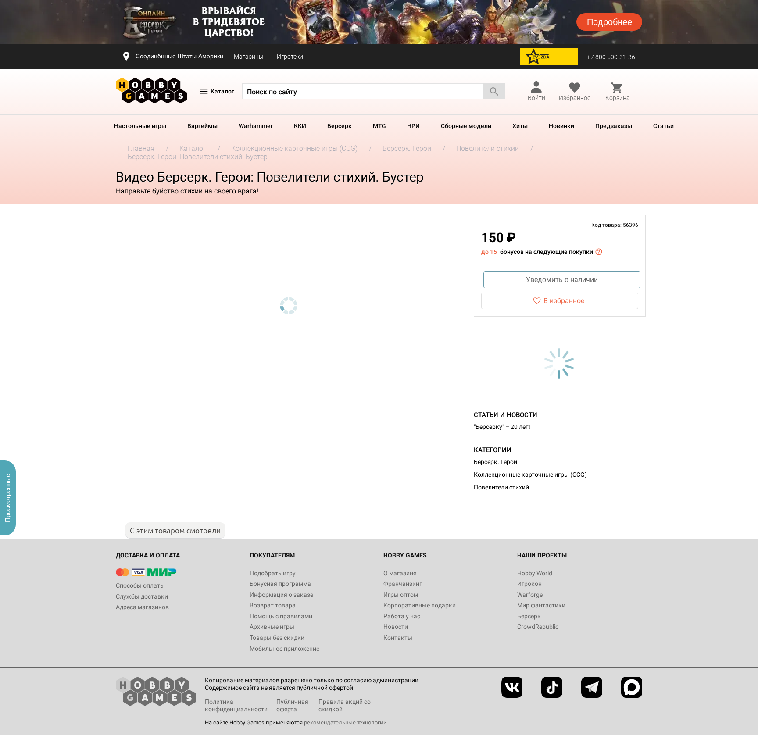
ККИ (300, 125)
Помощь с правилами (281, 616)
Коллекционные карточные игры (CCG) (530, 474)
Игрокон (529, 583)
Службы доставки (142, 596)
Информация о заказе (281, 594)
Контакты (397, 637)
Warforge (530, 594)
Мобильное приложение (284, 648)
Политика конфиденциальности (236, 705)
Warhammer (256, 125)
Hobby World (534, 573)
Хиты (520, 125)
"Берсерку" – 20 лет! (502, 426)
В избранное (563, 300)
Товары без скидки (277, 637)
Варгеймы (202, 125)
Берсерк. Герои (495, 461)
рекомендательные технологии (345, 722)
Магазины (249, 56)
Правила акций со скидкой (344, 705)
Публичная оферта (292, 705)
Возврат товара (273, 605)
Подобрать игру (273, 573)
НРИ (413, 125)
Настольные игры (140, 125)
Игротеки (290, 56)
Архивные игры (272, 626)
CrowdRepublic (537, 626)
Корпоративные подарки (419, 605)
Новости (395, 626)
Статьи (663, 125)
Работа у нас (401, 616)
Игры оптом (400, 594)
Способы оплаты (140, 585)
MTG (379, 125)
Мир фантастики (541, 605)
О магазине (399, 573)
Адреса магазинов (142, 606)
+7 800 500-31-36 (611, 57)
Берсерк (339, 125)
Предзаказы (613, 125)
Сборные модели (466, 125)
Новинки (561, 125)
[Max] (631, 687)
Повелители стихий (501, 487)
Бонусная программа (280, 583)
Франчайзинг (402, 583)
